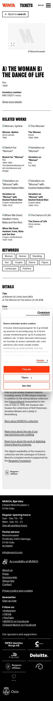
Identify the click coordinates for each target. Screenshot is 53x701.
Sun (7, 262)
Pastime (27, 269)
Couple (18, 262)
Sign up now (9, 601)
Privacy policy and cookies (17, 591)
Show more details (12, 102)
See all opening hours (14, 525)
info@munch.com (12, 552)
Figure (45, 262)
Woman (9, 256)
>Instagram (9, 611)
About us (7, 570)
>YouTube (8, 618)
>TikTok (6, 614)
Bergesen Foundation (19, 461)
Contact (7, 584)
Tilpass (24, 377)
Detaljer (40, 360)
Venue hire (8, 581)
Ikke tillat (26, 386)
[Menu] (48, 5)
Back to (17, 14)
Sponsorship (9, 577)
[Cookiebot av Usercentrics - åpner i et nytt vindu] (38, 313)
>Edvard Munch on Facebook (19, 625)
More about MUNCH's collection (21, 421)
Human (22, 256)
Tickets (26, 5)
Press (5, 574)
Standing (37, 256)
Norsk (41, 5)
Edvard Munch (16, 402)
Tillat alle (26, 369)
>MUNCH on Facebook (15, 621)
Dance (32, 262)
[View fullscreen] (26, 36)
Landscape (10, 269)
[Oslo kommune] (26, 691)
